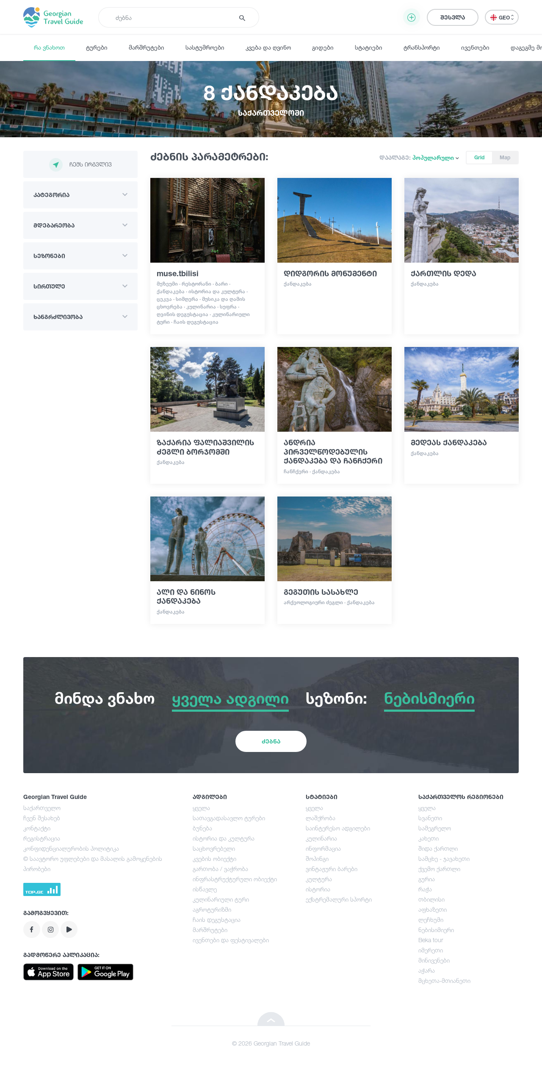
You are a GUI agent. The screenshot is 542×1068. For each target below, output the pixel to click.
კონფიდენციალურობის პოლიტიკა (71, 848)
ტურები (97, 47)
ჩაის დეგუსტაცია (217, 919)
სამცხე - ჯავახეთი (444, 858)
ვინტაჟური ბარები (331, 868)
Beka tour (430, 939)
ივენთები (475, 47)
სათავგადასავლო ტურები (229, 817)
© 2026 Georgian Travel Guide (271, 1043)
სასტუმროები (204, 47)
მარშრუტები (146, 47)
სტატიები (368, 47)
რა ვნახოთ (49, 47)
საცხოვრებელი (214, 848)
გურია (426, 878)
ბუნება (202, 828)
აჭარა (426, 970)
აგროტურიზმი (212, 909)
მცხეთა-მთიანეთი (444, 980)
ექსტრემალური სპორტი (339, 899)
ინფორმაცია (323, 848)
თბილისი (431, 899)
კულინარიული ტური (221, 899)
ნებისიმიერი (436, 929)
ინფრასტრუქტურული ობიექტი (235, 878)
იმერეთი (430, 950)
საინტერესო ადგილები (338, 828)
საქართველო (42, 807)
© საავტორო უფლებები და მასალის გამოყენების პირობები (92, 863)
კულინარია (321, 838)
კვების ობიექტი (214, 858)
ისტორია (318, 889)
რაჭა (425, 889)
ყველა (201, 807)
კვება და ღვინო (268, 47)
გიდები (323, 47)
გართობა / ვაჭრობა (220, 868)
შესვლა (452, 17)
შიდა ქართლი (438, 848)
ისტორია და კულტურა (223, 838)
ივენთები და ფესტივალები (231, 939)
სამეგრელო (434, 828)
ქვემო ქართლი (439, 868)
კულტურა (319, 878)
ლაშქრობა (320, 817)
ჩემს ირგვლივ (90, 164)
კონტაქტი (36, 828)
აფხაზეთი (432, 909)
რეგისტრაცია (41, 838)
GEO (505, 17)
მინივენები (434, 960)
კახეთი (428, 838)
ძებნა (271, 741)
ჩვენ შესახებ (41, 817)
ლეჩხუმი (430, 919)
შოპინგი (317, 858)
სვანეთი (430, 817)
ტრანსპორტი (422, 47)
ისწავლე (205, 889)
